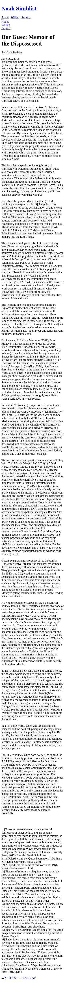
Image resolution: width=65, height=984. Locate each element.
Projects (26, 17)
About (5, 17)
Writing (15, 17)
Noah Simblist (18, 8)
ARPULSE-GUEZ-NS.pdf (20, 978)
